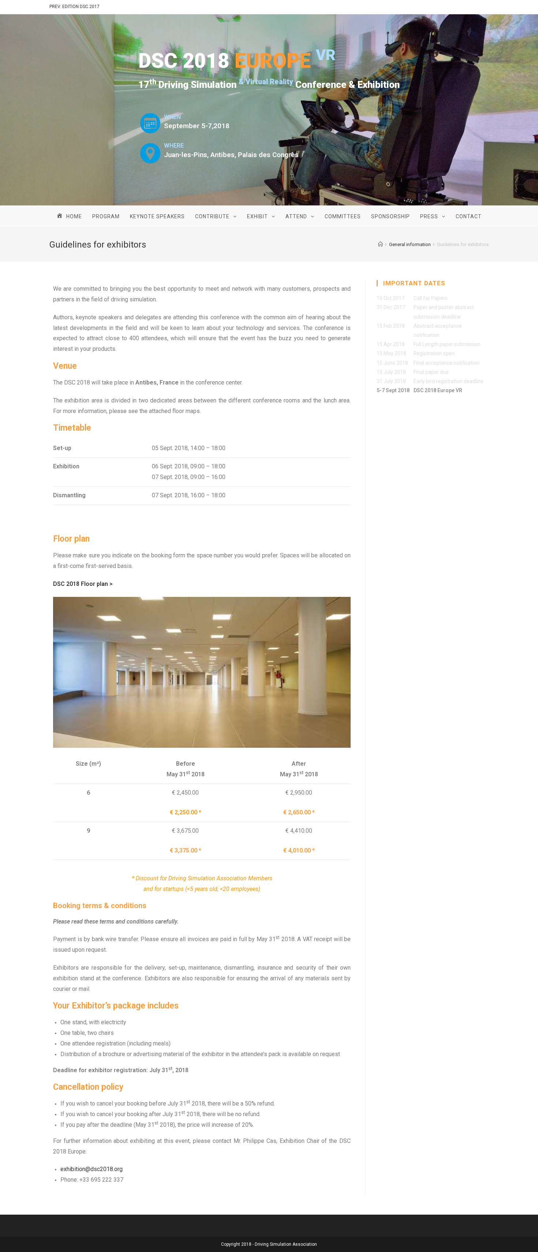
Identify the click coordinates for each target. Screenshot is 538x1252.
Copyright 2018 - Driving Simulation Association (269, 1244)
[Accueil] (380, 244)
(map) (309, 155)
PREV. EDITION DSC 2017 (74, 6)
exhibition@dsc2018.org (91, 1169)
